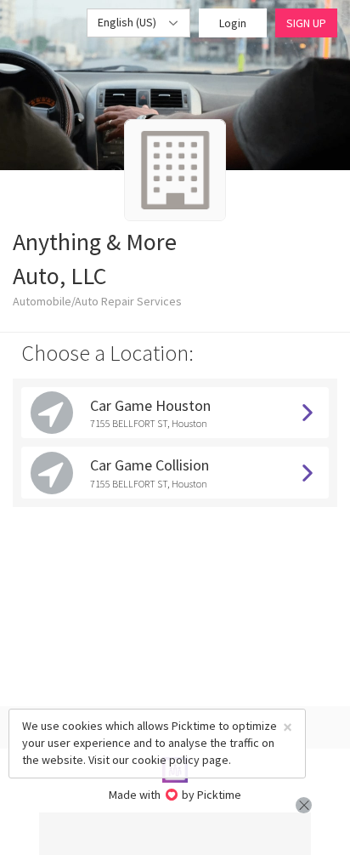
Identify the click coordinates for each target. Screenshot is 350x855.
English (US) (128, 22)
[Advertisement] (175, 833)
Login (232, 23)
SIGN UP (306, 23)
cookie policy (166, 759)
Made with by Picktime (175, 794)
